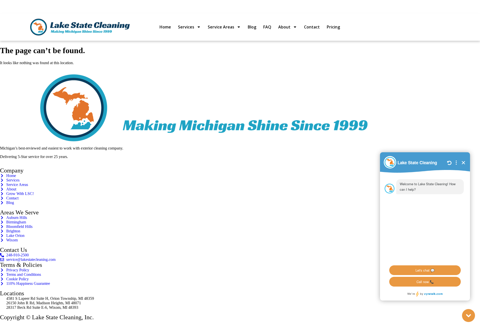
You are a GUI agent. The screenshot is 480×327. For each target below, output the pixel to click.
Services (186, 27)
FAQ (267, 27)
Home (165, 27)
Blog (252, 27)
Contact (312, 27)
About (284, 27)
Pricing (333, 27)
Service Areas (221, 27)
